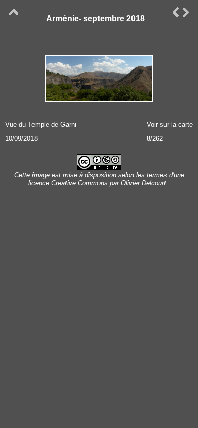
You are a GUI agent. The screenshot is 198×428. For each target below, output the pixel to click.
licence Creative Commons (69, 183)
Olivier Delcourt (143, 183)
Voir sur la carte (170, 124)
